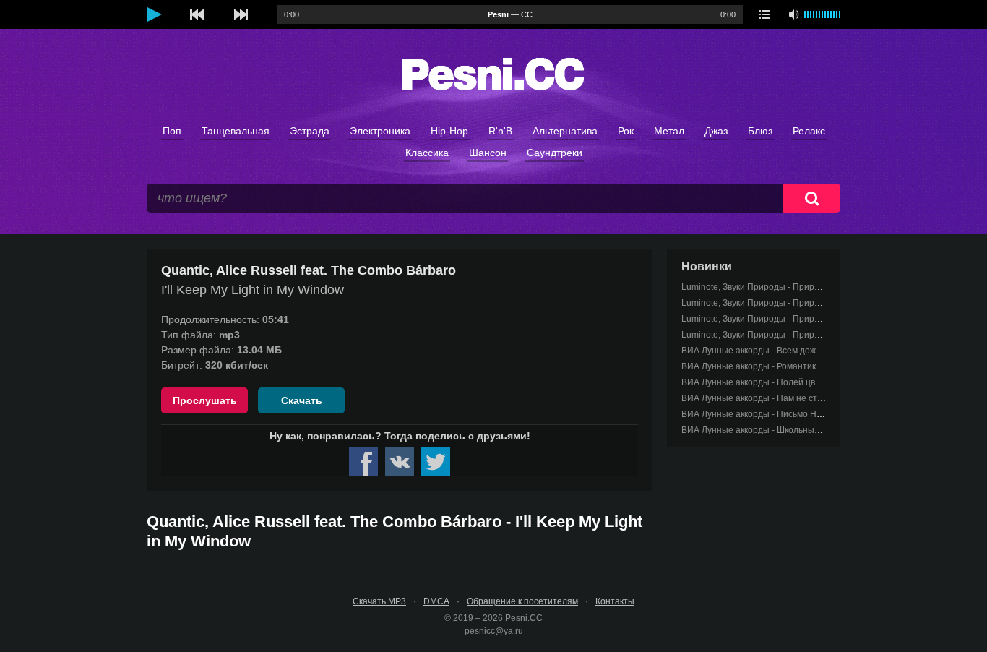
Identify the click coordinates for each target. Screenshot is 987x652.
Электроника (380, 131)
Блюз (760, 131)
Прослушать (205, 400)
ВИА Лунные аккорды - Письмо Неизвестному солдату (793, 414)
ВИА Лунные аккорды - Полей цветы (756, 382)
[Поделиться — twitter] (435, 461)
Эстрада (309, 131)
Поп (172, 131)
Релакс (809, 131)
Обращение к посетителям (522, 601)
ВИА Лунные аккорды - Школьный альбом (766, 430)
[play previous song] (197, 14)
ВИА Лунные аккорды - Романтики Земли (765, 366)
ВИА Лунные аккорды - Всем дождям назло (769, 351)
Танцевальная (236, 131)
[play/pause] (154, 14)
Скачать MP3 (379, 601)
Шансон (488, 152)
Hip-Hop (449, 131)
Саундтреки (554, 152)
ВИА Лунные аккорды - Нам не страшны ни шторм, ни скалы (805, 398)
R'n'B (500, 131)
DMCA (436, 601)
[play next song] (240, 14)
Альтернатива (565, 131)
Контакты (614, 601)
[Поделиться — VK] (399, 461)
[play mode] (764, 14)
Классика (427, 152)
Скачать (301, 400)
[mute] (793, 14)
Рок (626, 131)
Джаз (716, 131)
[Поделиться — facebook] (363, 461)
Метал (669, 131)
